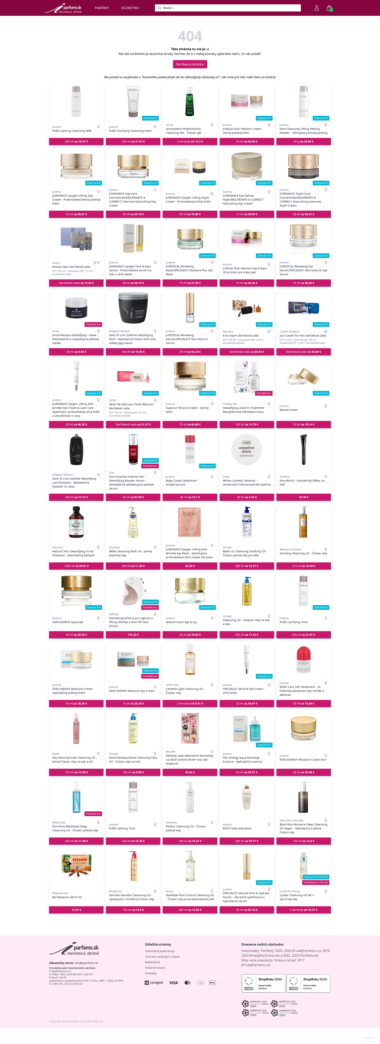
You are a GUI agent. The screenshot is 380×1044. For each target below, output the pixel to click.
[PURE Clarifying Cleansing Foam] (133, 101)
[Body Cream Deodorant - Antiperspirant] (190, 449)
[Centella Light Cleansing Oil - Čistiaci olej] (190, 659)
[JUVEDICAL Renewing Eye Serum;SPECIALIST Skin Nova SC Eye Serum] (304, 239)
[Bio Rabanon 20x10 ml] (76, 866)
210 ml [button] (303, 566)
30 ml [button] (133, 283)
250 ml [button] (76, 497)
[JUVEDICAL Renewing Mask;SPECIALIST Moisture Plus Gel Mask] (190, 239)
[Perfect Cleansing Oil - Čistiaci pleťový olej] (190, 797)
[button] (303, 497)
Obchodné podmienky (159, 951)
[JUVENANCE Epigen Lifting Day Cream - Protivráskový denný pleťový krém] (76, 166)
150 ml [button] (76, 772)
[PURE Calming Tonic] (133, 797)
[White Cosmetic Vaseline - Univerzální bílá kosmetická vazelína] (247, 449)
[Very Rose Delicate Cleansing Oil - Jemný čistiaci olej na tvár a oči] (76, 728)
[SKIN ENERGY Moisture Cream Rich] (304, 728)
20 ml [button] (76, 424)
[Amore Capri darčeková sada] (76, 239)
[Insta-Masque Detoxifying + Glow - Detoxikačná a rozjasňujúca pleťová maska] (76, 308)
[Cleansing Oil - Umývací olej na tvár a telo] (247, 591)
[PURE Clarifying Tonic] (304, 591)
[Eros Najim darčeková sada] (247, 308)
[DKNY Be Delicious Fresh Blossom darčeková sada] (133, 376)
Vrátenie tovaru (155, 967)
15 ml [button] (246, 214)
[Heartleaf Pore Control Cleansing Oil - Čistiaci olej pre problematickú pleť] (190, 866)
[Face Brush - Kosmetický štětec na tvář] (304, 449)
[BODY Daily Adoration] (247, 797)
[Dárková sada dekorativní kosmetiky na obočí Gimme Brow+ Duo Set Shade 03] (190, 728)
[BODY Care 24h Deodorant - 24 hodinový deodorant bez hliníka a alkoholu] (304, 659)
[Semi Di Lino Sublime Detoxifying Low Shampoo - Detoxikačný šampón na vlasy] (76, 449)
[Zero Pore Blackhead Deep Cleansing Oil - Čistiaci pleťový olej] (76, 797)
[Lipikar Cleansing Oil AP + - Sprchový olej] (304, 866)
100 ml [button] (246, 424)
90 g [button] (304, 141)
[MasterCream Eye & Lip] (190, 591)
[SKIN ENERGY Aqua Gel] (76, 591)
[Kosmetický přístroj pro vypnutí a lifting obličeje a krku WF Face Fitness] (133, 591)
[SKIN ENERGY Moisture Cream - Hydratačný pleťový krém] (76, 659)
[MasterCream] (304, 376)
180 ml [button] (190, 841)
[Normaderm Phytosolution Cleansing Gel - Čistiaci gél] (190, 101)
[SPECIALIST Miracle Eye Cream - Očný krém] (247, 659)
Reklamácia (152, 962)
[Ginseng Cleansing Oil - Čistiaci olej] (304, 522)
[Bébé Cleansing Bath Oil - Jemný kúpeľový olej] (133, 522)
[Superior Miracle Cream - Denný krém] (190, 376)
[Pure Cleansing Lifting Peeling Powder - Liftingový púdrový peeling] (304, 101)
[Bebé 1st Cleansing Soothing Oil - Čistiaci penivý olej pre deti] (247, 522)
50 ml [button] (246, 141)
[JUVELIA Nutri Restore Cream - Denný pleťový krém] (247, 101)
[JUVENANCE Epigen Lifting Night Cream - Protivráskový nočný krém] (190, 166)
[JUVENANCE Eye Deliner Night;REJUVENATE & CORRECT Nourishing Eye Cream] (247, 166)
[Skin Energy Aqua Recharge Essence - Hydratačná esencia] (247, 728)
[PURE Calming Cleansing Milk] (76, 101)
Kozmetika (130, 8)
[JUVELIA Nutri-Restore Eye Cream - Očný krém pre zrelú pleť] (247, 239)
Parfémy (102, 8)
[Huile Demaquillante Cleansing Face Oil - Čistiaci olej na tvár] (133, 728)
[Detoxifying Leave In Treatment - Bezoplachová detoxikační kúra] (247, 376)
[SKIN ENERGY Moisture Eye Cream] (133, 659)
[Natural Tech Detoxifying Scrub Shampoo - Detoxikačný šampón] (76, 522)
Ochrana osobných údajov (162, 956)
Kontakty (151, 973)
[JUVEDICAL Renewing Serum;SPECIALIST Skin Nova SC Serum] (190, 308)
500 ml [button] (133, 352)
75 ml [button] (190, 283)
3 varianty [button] (303, 910)
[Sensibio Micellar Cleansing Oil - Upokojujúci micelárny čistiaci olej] (133, 866)
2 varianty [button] (190, 141)
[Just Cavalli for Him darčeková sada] (304, 308)
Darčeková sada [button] (76, 283)
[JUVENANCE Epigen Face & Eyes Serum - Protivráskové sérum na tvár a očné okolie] (133, 239)
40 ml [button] (190, 497)
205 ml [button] (76, 841)
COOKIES (369, 1038)
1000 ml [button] (76, 566)
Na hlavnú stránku (190, 64)
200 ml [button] (76, 141)
